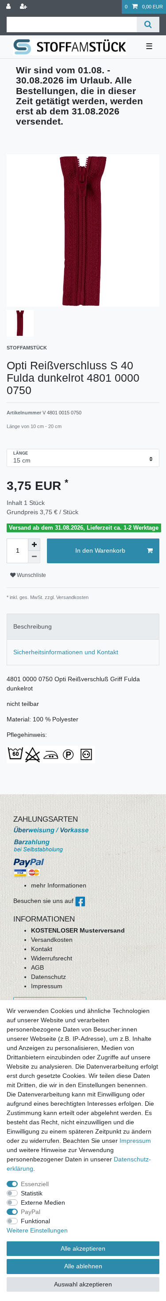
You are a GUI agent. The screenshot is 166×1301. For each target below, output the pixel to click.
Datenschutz (48, 976)
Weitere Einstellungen (37, 1230)
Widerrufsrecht (51, 958)
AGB (37, 967)
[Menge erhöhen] (34, 545)
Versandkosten (52, 939)
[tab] (83, 627)
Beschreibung (32, 626)
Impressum (46, 986)
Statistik (31, 1193)
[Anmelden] (9, 7)
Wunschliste (30, 575)
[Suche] (148, 24)
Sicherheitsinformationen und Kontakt (65, 652)
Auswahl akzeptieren (83, 1284)
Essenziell (35, 1183)
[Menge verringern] (34, 557)
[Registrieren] (24, 7)
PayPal (30, 1211)
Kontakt (41, 948)
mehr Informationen (58, 885)
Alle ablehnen (83, 1266)
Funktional (35, 1221)
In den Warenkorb (100, 550)
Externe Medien (43, 1202)
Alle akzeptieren (83, 1248)
